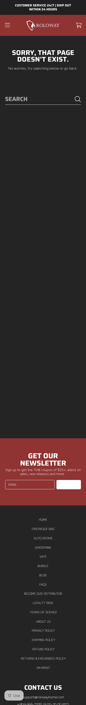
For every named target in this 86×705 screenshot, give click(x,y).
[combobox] (43, 99)
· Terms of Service (43, 612)
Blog (43, 575)
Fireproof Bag (43, 529)
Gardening (43, 548)
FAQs (43, 585)
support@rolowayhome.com (43, 697)
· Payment (43, 668)
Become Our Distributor (43, 594)
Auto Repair (43, 538)
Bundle (43, 566)
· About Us (43, 621)
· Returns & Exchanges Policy (43, 658)
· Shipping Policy (43, 640)
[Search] (78, 99)
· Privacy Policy (43, 631)
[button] (7, 25)
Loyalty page (43, 603)
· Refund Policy (43, 649)
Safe (43, 557)
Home (43, 520)
